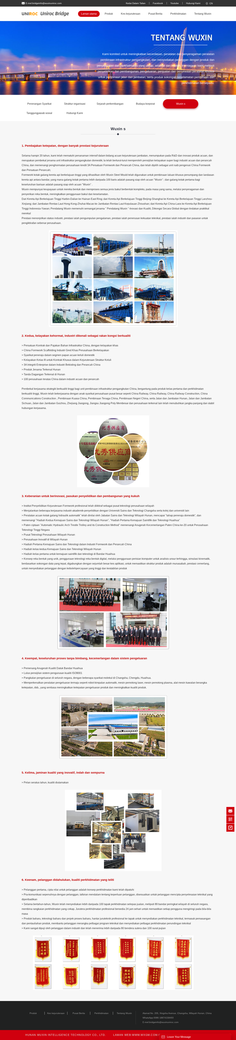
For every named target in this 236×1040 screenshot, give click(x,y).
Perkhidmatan (178, 13)
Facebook (158, 3)
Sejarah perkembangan (110, 103)
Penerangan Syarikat (39, 103)
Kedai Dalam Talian (135, 3)
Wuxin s (180, 103)
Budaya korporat (145, 103)
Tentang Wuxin (202, 13)
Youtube (174, 3)
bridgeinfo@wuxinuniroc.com (164, 1022)
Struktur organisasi (74, 103)
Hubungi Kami (193, 3)
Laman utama (89, 13)
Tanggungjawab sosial (39, 113)
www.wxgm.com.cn (147, 1035)
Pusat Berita (155, 13)
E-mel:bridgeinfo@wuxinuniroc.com (44, 3)
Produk (109, 13)
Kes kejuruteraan (130, 13)
